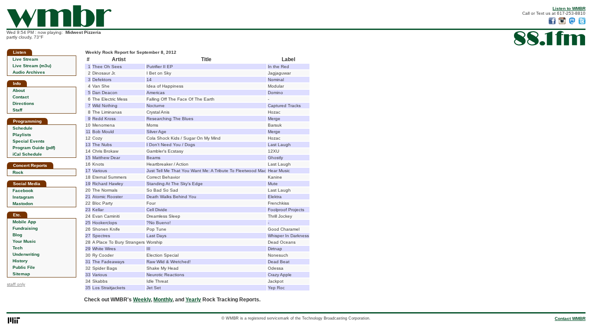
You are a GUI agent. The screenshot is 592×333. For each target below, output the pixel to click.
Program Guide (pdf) (34, 147)
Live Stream (25, 59)
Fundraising (25, 228)
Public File (24, 267)
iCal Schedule (27, 154)
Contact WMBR (570, 318)
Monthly (162, 300)
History (20, 260)
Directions (23, 103)
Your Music (24, 241)
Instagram (23, 197)
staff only (16, 284)
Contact (21, 97)
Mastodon (23, 203)
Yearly (193, 300)
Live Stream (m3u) (32, 65)
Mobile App (24, 221)
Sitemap (21, 273)
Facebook (23, 190)
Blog (17, 234)
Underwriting (26, 254)
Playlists (22, 134)
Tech (18, 247)
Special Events (29, 141)
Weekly (142, 300)
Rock (18, 172)
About (19, 90)
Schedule (23, 128)
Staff (17, 110)
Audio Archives (29, 72)
